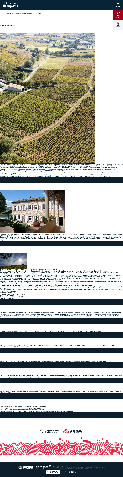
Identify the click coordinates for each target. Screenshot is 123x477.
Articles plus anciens (61, 420)
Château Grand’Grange (27, 185)
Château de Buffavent (26, 307)
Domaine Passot (21, 340)
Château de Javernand (26, 401)
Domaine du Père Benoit (28, 355)
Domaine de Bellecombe (28, 369)
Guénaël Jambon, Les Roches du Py (37, 248)
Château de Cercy (22, 325)
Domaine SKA (19, 19)
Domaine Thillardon (24, 385)
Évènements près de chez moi (54, 472)
